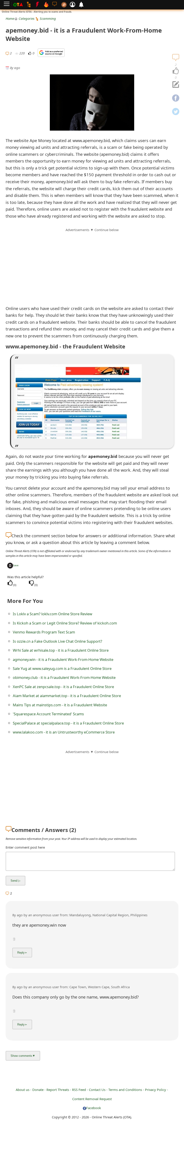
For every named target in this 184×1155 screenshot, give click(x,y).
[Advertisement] (92, 263)
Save (15, 565)
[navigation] (175, 71)
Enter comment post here (25, 847)
